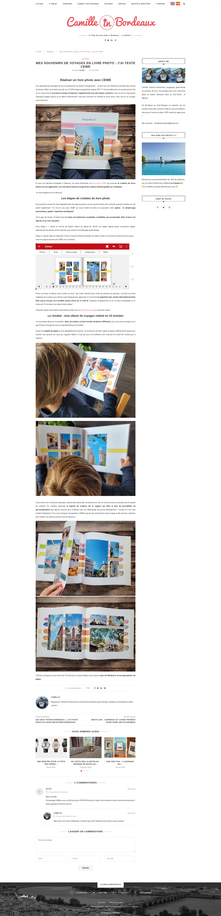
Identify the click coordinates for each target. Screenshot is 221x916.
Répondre (131, 789)
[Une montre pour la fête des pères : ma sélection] (51, 747)
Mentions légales (116, 903)
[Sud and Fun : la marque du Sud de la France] (120, 747)
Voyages (108, 4)
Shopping (67, 4)
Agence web (127, 907)
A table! (53, 4)
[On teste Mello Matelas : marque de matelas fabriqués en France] (86, 747)
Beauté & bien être (140, 4)
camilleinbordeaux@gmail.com (166, 123)
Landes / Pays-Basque (88, 4)
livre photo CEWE (99, 183)
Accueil (39, 4)
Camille (82, 70)
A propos (160, 4)
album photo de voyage (87, 310)
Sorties (122, 4)
